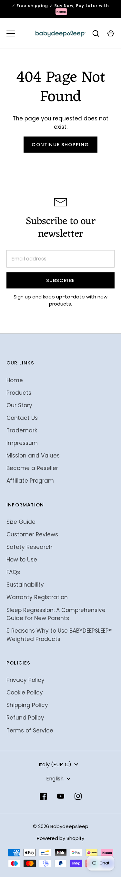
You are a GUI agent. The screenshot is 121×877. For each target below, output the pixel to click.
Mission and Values (33, 455)
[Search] (96, 33)
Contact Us (22, 418)
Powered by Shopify (60, 838)
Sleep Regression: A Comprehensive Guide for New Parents (56, 614)
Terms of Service (29, 730)
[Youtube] (61, 796)
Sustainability (25, 585)
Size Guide (20, 522)
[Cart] (111, 33)
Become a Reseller (32, 468)
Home (14, 380)
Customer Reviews (32, 534)
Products (18, 393)
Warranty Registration (37, 597)
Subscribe (60, 280)
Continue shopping (60, 144)
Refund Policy (25, 717)
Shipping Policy (27, 705)
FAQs (13, 572)
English (55, 778)
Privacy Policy (25, 680)
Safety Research (29, 547)
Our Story (19, 405)
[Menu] (11, 33)
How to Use (21, 559)
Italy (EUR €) (55, 764)
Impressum (22, 443)
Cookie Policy (24, 692)
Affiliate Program (30, 481)
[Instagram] (78, 796)
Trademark (21, 430)
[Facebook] (43, 796)
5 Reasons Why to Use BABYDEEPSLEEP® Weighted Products (59, 635)
